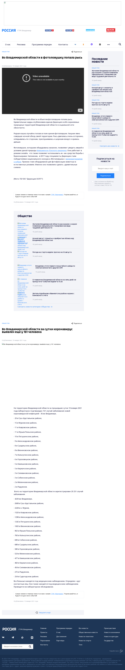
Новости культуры (111, 636)
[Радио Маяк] (110, 32)
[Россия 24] (69, 31)
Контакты (63, 44)
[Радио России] (90, 31)
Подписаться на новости (105, 160)
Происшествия (110, 628)
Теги (80, 645)
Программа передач (42, 44)
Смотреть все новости (108, 146)
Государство (108, 641)
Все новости (83, 628)
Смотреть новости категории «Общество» (34, 307)
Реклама (21, 44)
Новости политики (86, 636)
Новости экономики (112, 632)
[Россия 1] (49, 31)
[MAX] (92, 44)
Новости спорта (85, 641)
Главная (43, 628)
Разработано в (114, 651)
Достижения (61, 636)
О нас (7, 44)
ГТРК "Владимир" (57, 195)
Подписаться (105, 176)
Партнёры (60, 641)
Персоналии (45, 641)
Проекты (43, 632)
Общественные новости (88, 632)
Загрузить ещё (44, 612)
